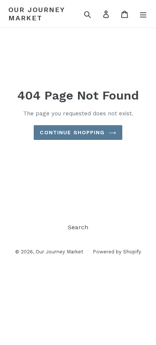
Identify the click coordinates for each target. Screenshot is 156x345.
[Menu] (143, 14)
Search (78, 227)
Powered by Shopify (117, 252)
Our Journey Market (36, 14)
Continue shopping (72, 132)
